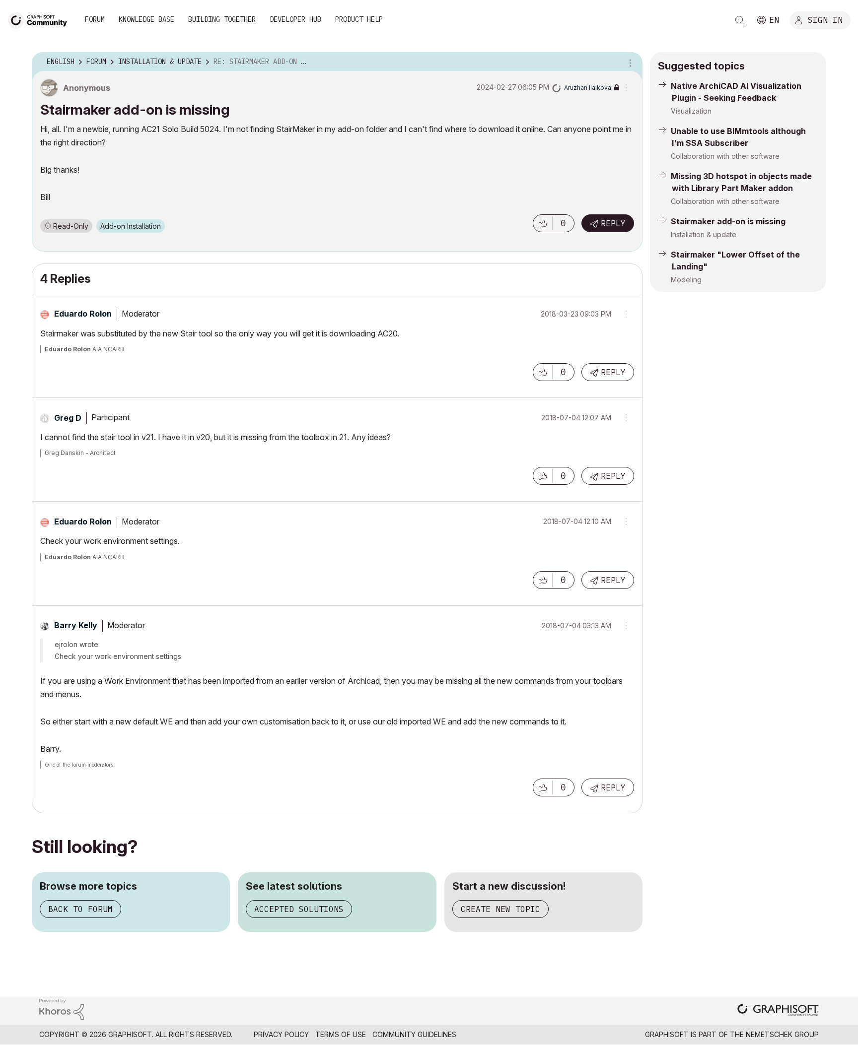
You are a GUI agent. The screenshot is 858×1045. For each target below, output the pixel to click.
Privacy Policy (281, 1034)
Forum (95, 19)
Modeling (686, 279)
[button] (542, 223)
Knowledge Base (146, 19)
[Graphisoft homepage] (778, 1011)
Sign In (825, 19)
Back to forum (80, 909)
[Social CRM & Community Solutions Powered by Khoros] (61, 1008)
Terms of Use (340, 1034)
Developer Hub (295, 19)
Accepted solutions (299, 909)
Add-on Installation (130, 226)
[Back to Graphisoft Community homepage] (40, 19)
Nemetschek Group (782, 1034)
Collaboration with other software (725, 156)
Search (739, 20)
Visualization (691, 111)
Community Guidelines (414, 1034)
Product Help (359, 19)
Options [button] (628, 62)
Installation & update (703, 234)
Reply (613, 223)
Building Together (222, 19)
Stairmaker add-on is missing (728, 221)
